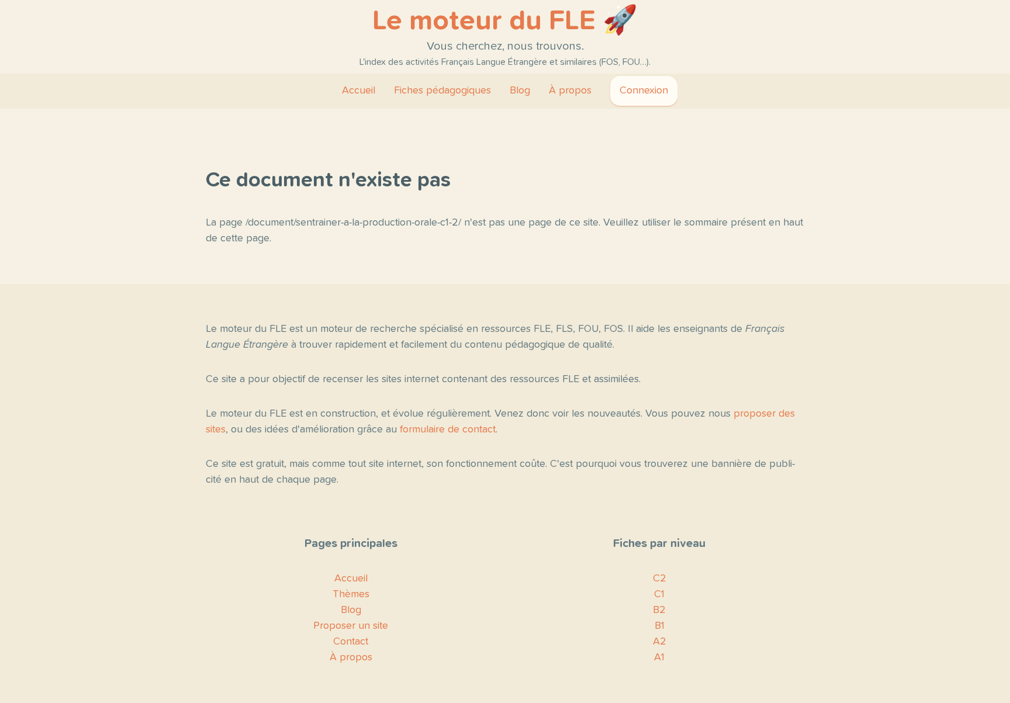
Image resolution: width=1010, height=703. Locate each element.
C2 (659, 578)
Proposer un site (350, 626)
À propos (570, 90)
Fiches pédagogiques (442, 90)
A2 (659, 641)
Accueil (358, 90)
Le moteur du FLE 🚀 (505, 21)
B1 (660, 626)
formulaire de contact (448, 429)
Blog (520, 90)
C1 (659, 594)
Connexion (644, 90)
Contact (350, 641)
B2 (659, 610)
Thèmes (351, 594)
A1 (659, 657)
